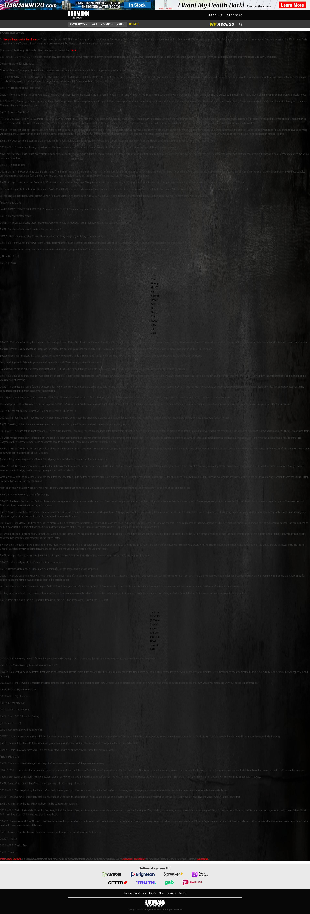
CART (230, 15)
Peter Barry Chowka (10, 858)
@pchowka (202, 858)
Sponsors (171, 893)
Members (105, 24)
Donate (152, 893)
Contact (182, 893)
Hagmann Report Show (135, 893)
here (73, 50)
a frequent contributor (133, 858)
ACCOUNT (216, 15)
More (119, 24)
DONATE (134, 24)
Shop (94, 24)
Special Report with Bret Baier (20, 39)
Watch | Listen (77, 24)
